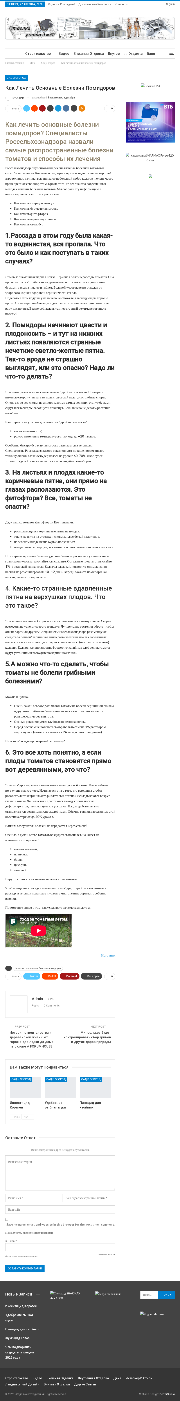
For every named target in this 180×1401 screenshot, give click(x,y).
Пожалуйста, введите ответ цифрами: (29, 1232)
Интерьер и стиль (139, 1378)
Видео (64, 54)
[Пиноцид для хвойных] (95, 1087)
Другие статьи (85, 1384)
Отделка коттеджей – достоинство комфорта (80, 4)
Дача (117, 1378)
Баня (151, 54)
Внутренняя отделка (125, 54)
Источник (108, 955)
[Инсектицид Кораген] (25, 1087)
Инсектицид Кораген (21, 1306)
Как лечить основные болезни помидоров (38, 968)
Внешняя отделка (89, 54)
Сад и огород (16, 77)
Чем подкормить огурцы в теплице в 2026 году (19, 1352)
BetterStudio (167, 1394)
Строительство (38, 54)
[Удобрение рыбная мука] (60, 1087)
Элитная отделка (57, 1384)
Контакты (121, 4)
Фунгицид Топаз (17, 1338)
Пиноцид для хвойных (22, 1329)
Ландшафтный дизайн (22, 1384)
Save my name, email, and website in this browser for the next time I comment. (60, 1224)
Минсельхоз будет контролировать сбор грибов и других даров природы (87, 1037)
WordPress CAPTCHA (107, 1254)
